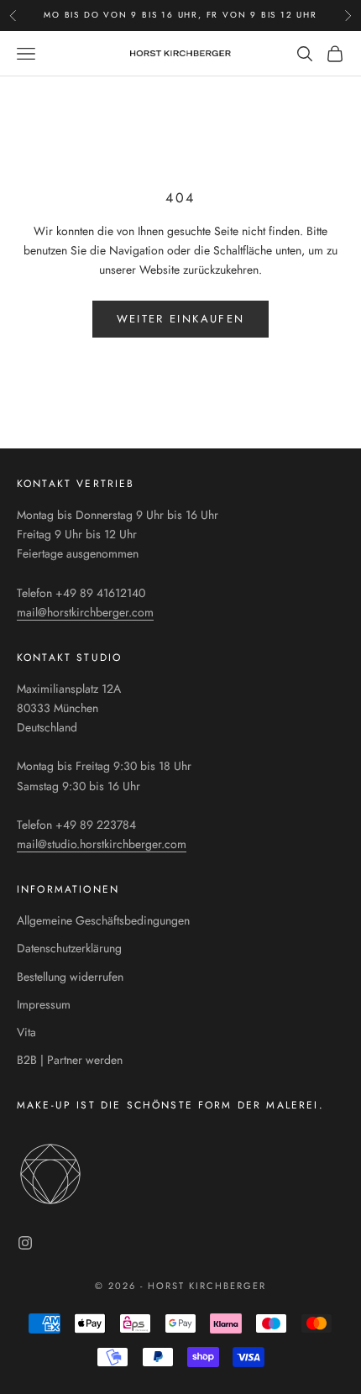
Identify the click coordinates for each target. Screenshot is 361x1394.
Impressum (44, 1004)
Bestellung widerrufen (70, 976)
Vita (26, 1032)
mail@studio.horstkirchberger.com (101, 844)
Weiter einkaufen (180, 319)
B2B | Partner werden (70, 1059)
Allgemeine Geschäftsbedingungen (103, 920)
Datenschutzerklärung (69, 948)
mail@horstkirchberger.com (85, 612)
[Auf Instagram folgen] (25, 1242)
